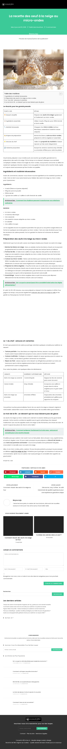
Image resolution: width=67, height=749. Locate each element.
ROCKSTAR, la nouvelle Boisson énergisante (26, 682)
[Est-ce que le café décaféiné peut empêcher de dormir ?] (7, 662)
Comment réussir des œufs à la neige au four (18, 539)
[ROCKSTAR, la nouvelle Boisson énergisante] (7, 682)
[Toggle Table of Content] (60, 93)
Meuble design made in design (41, 740)
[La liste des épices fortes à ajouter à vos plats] (7, 693)
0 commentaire (51, 27)
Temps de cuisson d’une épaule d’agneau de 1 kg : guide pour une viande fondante (27, 604)
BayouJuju (33, 34)
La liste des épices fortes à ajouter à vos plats (27, 692)
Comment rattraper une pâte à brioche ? (25, 671)
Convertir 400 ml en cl (23, 740)
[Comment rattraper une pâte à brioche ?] (7, 672)
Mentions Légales (41, 733)
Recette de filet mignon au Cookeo (17, 743)
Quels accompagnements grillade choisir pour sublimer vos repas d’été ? (24, 613)
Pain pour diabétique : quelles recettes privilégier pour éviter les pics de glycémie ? (27, 611)
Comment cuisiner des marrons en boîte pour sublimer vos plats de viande (24, 607)
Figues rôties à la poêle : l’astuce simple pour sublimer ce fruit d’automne (24, 609)
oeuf (11, 460)
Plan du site (30, 733)
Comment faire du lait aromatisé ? (23, 702)
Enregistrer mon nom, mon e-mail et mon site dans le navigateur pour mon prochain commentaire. (30, 577)
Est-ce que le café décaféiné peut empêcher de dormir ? (30, 661)
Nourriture (40, 27)
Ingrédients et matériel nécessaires (16, 96)
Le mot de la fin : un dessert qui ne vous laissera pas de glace (25, 102)
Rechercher (7, 591)
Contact (23, 733)
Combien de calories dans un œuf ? (49, 535)
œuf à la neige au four (19, 451)
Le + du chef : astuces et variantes (16, 100)
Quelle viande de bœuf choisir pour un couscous (45, 743)
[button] (61, 4)
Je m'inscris (57, 649)
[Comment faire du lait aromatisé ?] (7, 703)
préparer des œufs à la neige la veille (44, 292)
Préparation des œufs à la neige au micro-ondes (21, 98)
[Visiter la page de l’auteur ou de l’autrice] (6, 502)
